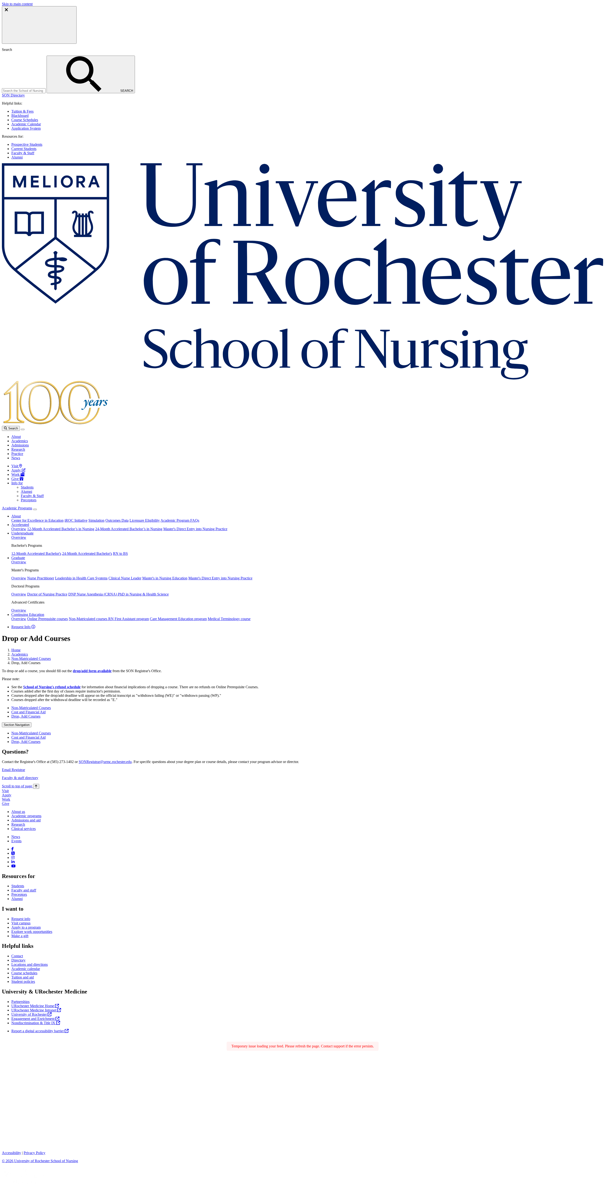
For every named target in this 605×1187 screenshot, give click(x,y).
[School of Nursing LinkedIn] (13, 862)
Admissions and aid (26, 820)
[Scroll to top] (36, 786)
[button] (13, 95)
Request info (20, 919)
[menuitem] (307, 708)
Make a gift (19, 936)
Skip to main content (17, 4)
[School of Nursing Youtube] (13, 866)
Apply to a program (26, 927)
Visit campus (20, 923)
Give (15, 479)
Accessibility (11, 1153)
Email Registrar (13, 770)
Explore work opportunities (31, 932)
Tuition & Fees (22, 111)
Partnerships (20, 1002)
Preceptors (28, 500)
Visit (15, 466)
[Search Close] (39, 25)
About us (18, 812)
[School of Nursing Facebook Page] (12, 849)
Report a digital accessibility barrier (38, 1031)
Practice (17, 454)
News (15, 458)
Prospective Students (26, 144)
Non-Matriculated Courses (31, 659)
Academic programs (26, 816)
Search (12, 428)
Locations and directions (29, 964)
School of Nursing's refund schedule (52, 687)
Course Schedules (24, 120)
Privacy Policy (34, 1153)
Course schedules (24, 973)
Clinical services (23, 829)
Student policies (23, 982)
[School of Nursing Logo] (302, 378)
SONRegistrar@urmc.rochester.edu (105, 762)
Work (16, 474)
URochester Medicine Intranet (34, 1010)
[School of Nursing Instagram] (13, 858)
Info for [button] (17, 483)
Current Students (23, 149)
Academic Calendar (26, 124)
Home (16, 650)
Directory (18, 960)
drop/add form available (92, 671)
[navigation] (20, 786)
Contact (17, 956)
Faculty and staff (23, 890)
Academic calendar (25, 969)
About (16, 437)
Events (16, 841)
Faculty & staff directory (20, 778)
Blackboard (20, 116)
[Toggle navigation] (23, 429)
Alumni (17, 157)
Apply (16, 470)
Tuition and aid (22, 977)
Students (27, 487)
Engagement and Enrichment (33, 1019)
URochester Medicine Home (33, 1006)
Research (18, 449)
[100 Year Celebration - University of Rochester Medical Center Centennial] (55, 424)
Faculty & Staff (22, 153)
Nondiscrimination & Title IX (33, 1023)
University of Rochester (29, 1014)
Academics (19, 441)
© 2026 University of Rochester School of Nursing (40, 1161)
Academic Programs (17, 508)
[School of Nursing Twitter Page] (13, 853)
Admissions (20, 445)
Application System (26, 128)
